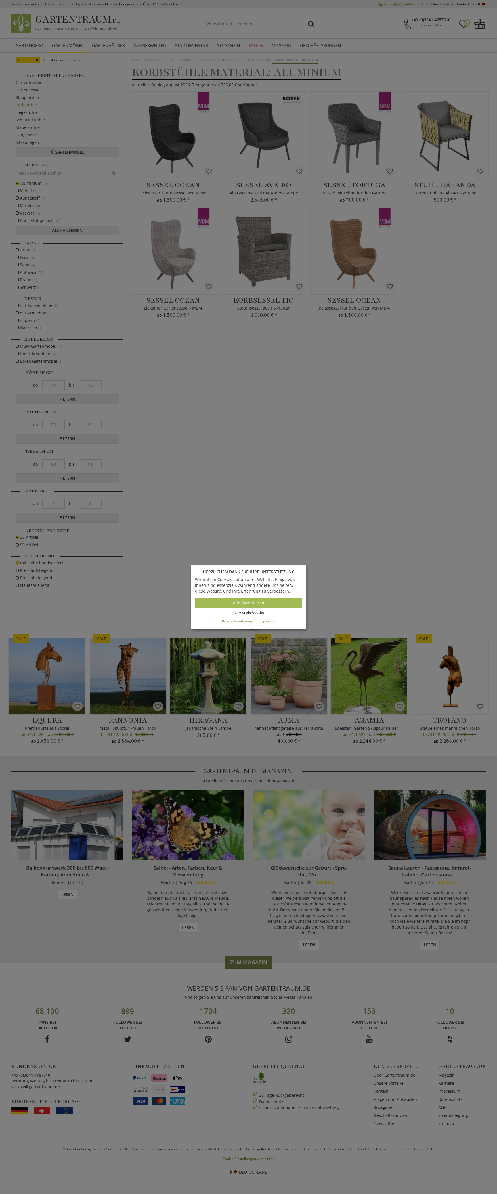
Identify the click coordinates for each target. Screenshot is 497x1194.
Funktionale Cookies (249, 612)
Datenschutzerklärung (237, 621)
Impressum (267, 621)
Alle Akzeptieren (248, 603)
